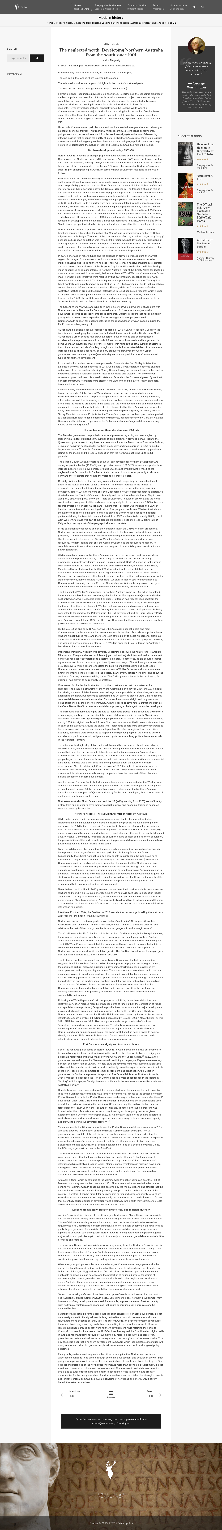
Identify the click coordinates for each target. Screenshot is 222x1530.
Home (49, 22)
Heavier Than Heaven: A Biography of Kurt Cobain (205, 149)
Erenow (93, 1523)
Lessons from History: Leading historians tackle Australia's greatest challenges (120, 22)
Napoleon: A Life (204, 177)
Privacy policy (125, 1523)
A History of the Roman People (204, 243)
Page (74, 1393)
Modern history (64, 22)
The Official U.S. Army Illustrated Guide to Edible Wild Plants (204, 213)
